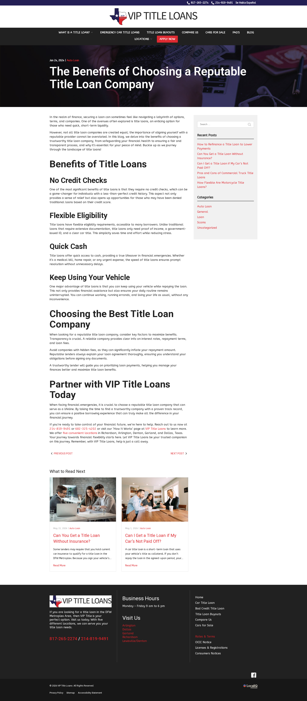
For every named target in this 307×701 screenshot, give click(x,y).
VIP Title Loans (155, 428)
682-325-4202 (85, 428)
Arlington (128, 625)
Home (199, 597)
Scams (201, 222)
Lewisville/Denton (134, 641)
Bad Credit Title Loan (209, 608)
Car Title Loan (205, 602)
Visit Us (131, 618)
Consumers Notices (208, 653)
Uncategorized (207, 227)
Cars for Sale (215, 32)
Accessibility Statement (90, 692)
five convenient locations (80, 433)
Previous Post (63, 453)
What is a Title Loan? (74, 32)
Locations (141, 39)
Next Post (177, 453)
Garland (128, 633)
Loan (200, 217)
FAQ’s (236, 32)
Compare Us (190, 32)
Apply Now (167, 39)
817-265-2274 (199, 2)
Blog (250, 32)
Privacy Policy (56, 692)
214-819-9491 (224, 2)
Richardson (130, 637)
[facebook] (253, 675)
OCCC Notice (203, 642)
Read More (59, 565)
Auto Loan (73, 60)
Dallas (126, 629)
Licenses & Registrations (211, 647)
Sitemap (70, 692)
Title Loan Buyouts (161, 32)
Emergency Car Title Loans (119, 32)
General (202, 211)
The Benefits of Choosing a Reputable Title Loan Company (148, 78)
